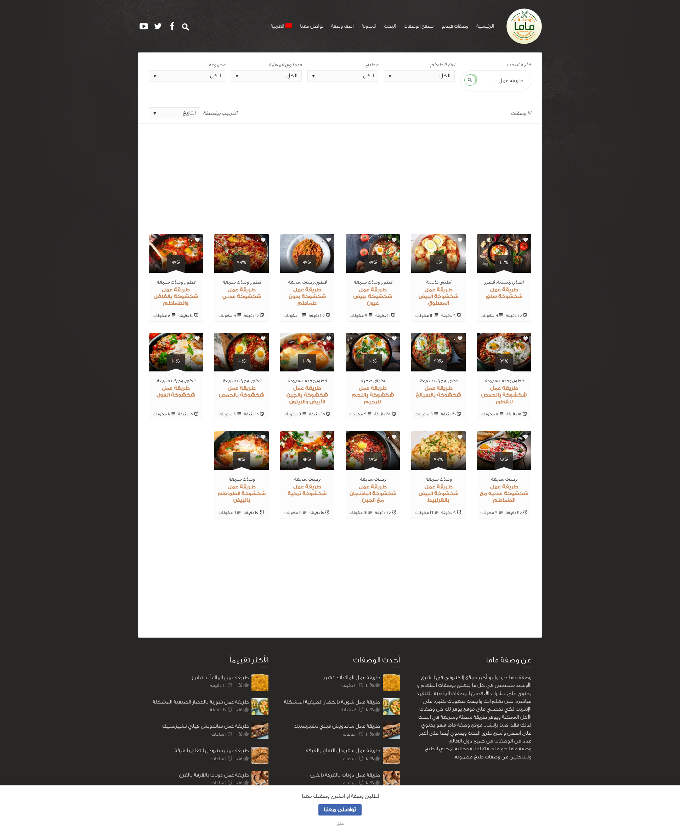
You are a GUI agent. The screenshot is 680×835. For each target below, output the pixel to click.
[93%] (307, 466)
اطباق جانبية (438, 282)
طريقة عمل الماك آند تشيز (220, 677)
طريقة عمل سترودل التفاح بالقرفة (212, 750)
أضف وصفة (342, 26)
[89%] (373, 466)
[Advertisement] (340, 176)
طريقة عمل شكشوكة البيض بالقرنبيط (438, 493)
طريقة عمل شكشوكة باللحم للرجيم (373, 395)
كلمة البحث (518, 65)
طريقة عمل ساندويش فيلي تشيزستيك (205, 726)
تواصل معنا (311, 26)
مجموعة (216, 65)
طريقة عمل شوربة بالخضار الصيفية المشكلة (201, 702)
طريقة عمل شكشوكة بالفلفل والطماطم (176, 296)
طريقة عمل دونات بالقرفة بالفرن (214, 775)
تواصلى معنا (340, 810)
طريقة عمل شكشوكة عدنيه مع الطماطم (504, 493)
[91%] (241, 466)
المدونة (369, 26)
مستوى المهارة (285, 65)
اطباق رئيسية (510, 282)
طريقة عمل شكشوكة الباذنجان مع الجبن (373, 493)
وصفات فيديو (454, 26)
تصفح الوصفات (419, 26)
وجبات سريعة (366, 282)
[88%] (504, 466)
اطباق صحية (373, 380)
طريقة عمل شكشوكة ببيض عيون (372, 296)
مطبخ (372, 65)
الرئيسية (485, 26)
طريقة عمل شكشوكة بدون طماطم (307, 296)
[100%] (504, 269)
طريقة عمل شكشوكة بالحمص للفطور (504, 395)
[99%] (373, 269)
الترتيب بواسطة (220, 113)
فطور (489, 282)
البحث (390, 26)
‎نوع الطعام (442, 65)
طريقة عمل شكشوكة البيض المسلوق (438, 296)
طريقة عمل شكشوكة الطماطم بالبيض (242, 493)
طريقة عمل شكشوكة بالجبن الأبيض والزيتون (307, 395)
